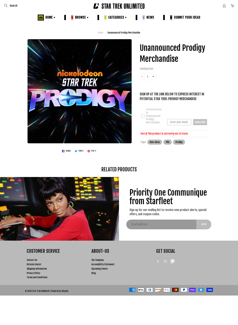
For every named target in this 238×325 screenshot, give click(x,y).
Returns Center (34, 264)
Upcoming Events (99, 268)
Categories (116, 17)
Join (203, 224)
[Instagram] (165, 261)
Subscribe (200, 122)
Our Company (97, 260)
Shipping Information (37, 268)
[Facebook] (158, 261)
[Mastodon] (172, 261)
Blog (93, 273)
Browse (80, 17)
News (149, 17)
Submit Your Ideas (186, 17)
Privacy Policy (33, 273)
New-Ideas (155, 142)
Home (49, 17)
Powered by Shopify (59, 291)
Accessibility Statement (102, 264)
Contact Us (32, 260)
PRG (167, 142)
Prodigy (179, 142)
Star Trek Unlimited (40, 291)
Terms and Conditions (37, 277)
